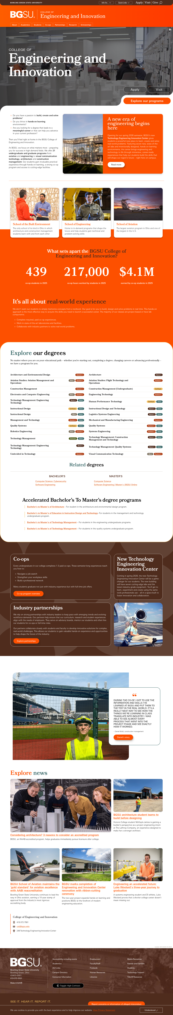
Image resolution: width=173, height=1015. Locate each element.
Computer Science (102, 481)
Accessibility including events (64, 959)
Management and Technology (25, 420)
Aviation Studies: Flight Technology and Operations (108, 382)
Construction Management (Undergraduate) (111, 389)
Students (37, 25)
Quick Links (122, 2)
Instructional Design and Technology (107, 409)
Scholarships (86, 25)
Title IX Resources (134, 977)
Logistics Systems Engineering (104, 414)
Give (155, 3)
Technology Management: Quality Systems (110, 447)
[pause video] (170, 29)
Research (73, 25)
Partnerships (60, 25)
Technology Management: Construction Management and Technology (108, 439)
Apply (139, 3)
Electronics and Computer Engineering (29, 394)
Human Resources (97, 972)
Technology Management (22, 439)
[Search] (161, 3)
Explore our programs (147, 101)
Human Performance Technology (105, 402)
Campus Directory (59, 972)
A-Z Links (56, 968)
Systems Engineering (99, 431)
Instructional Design (20, 409)
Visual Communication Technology (106, 454)
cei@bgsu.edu (23, 926)
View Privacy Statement (104, 1010)
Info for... (105, 2)
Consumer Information (61, 977)
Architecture (95, 375)
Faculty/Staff (95, 963)
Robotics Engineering (21, 431)
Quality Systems (18, 426)
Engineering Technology (101, 394)
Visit (148, 3)
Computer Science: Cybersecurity (50, 481)
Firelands (94, 968)
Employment (95, 959)
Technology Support (135, 972)
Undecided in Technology (22, 454)
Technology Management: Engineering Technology (29, 402)
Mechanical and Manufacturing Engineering (111, 420)
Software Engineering (45, 484)
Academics (25, 25)
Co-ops (48, 25)
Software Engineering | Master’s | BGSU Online (115, 484)
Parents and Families (136, 963)
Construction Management (23, 389)
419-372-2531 (16, 978)
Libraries (93, 977)
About (14, 25)
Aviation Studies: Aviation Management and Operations (32, 382)
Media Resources (134, 959)
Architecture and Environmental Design (30, 375)
